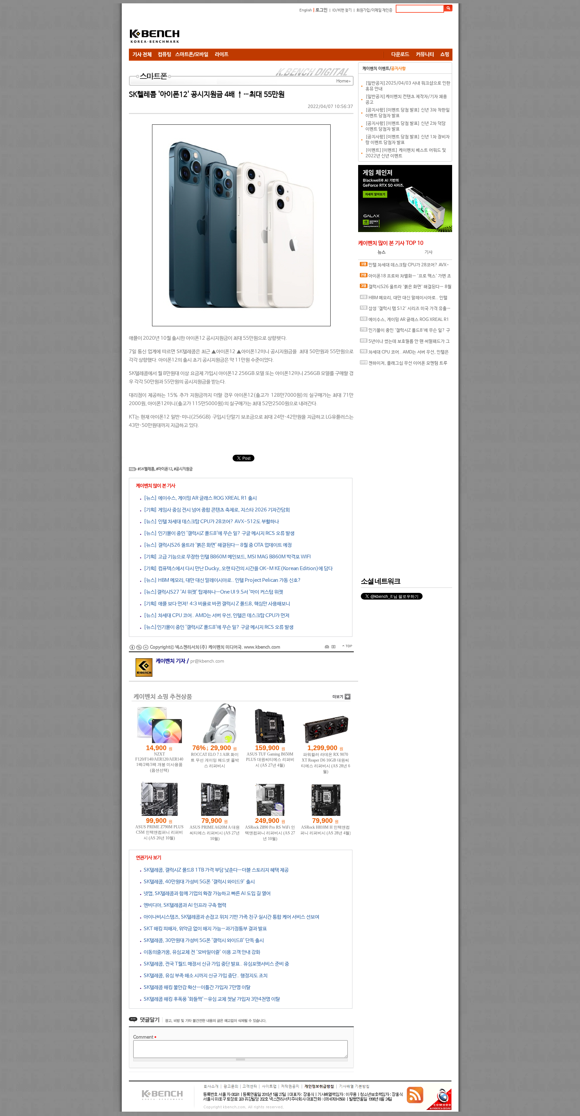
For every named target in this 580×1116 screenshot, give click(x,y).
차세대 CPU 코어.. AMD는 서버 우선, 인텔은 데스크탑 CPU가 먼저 (404, 354)
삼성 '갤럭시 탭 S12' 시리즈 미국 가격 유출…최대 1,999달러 (405, 310)
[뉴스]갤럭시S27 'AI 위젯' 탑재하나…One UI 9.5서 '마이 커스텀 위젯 (212, 592)
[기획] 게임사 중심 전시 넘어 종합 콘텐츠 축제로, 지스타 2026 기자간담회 (215, 510)
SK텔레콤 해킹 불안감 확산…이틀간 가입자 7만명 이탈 (195, 987)
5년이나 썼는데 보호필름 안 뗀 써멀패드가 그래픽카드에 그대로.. (405, 343)
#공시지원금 (183, 469)
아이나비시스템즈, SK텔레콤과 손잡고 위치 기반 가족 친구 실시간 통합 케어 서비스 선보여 (230, 917)
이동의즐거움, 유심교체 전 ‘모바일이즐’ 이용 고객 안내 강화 (200, 952)
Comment (144, 1037)
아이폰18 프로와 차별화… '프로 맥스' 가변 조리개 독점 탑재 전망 (405, 278)
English (305, 10)
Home (342, 81)
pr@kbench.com (207, 661)
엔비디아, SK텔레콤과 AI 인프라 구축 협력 (183, 905)
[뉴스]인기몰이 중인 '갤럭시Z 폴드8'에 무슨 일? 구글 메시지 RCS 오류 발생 (217, 627)
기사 (429, 252)
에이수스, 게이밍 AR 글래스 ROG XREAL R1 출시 (404, 321)
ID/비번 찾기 (342, 10)
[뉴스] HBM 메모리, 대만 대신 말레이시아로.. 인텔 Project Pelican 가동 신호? (221, 580)
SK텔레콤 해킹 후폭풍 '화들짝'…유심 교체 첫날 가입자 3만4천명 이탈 (210, 999)
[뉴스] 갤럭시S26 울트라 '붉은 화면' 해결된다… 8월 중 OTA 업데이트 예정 (216, 545)
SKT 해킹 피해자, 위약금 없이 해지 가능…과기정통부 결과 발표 (204, 929)
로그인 (322, 10)
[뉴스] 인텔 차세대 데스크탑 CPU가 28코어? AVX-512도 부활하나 (210, 521)
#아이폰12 (164, 469)
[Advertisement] (330, 32)
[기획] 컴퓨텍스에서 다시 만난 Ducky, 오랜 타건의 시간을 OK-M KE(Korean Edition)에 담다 (237, 568)
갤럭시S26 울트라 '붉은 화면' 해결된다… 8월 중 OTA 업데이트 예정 (405, 288)
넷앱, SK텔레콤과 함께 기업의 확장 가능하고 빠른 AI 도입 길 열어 (206, 893)
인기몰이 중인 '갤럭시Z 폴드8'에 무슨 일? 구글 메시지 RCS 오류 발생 (405, 332)
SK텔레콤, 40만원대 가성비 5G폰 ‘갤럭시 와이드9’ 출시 (198, 882)
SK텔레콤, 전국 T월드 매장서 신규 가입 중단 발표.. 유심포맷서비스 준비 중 (215, 964)
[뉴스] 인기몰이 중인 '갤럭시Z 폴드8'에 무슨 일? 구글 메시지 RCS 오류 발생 (217, 533)
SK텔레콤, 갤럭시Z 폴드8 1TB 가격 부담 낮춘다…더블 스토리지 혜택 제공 (215, 870)
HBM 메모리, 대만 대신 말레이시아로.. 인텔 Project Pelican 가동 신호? (403, 299)
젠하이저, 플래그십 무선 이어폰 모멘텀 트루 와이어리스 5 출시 (403, 365)
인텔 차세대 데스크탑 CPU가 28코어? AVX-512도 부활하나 (404, 267)
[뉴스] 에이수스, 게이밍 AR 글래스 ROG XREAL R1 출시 (199, 498)
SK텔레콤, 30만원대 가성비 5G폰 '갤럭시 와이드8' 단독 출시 (202, 940)
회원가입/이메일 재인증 (374, 10)
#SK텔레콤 (146, 469)
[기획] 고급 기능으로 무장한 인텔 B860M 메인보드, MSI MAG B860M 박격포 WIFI (226, 557)
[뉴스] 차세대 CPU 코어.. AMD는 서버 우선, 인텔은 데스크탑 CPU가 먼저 (215, 615)
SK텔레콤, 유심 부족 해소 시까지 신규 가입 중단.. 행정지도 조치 (204, 976)
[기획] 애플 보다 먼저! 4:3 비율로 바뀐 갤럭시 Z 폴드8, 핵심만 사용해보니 (215, 604)
